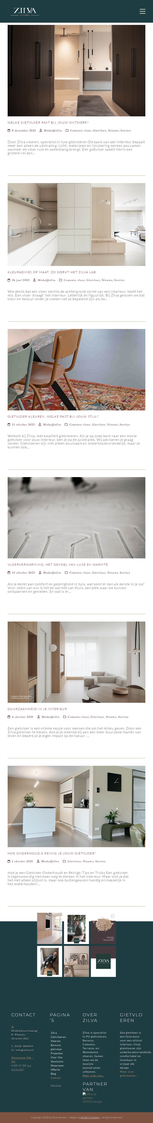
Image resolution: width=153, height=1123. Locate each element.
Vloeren (56, 1041)
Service (126, 130)
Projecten (57, 1053)
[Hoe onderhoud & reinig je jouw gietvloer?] (76, 806)
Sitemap (56, 1085)
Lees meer (31, 163)
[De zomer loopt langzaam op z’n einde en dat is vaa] (49, 928)
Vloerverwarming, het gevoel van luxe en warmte (58, 564)
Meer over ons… (93, 1075)
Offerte (55, 1069)
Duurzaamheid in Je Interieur (37, 709)
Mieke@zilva (53, 130)
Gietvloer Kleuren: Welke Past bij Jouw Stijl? (53, 416)
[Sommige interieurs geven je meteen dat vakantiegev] (76, 961)
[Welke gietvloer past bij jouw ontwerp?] (76, 70)
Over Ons (57, 1057)
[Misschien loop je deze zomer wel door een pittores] (103, 928)
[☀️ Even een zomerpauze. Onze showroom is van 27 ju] (103, 961)
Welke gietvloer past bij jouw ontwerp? (48, 122)
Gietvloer (99, 130)
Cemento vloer (80, 130)
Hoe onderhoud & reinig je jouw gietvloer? (52, 853)
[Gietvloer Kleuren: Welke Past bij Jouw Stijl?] (76, 369)
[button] (142, 11)
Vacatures (57, 1061)
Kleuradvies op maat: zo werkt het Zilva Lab (52, 272)
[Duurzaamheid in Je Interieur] (76, 662)
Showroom (57, 1065)
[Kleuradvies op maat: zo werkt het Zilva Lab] (76, 224)
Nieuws (113, 130)
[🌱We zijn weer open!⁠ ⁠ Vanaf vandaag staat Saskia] (76, 928)
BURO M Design (90, 1117)
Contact (56, 1077)
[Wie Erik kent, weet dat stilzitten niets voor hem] (49, 961)
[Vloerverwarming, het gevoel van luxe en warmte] (76, 517)
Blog (53, 1073)
